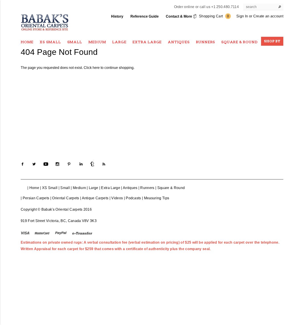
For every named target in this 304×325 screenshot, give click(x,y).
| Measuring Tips (155, 198)
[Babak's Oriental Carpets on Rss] (104, 164)
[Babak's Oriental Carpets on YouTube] (46, 164)
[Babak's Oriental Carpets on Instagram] (57, 164)
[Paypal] (61, 233)
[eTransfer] (82, 233)
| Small (64, 188)
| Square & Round (170, 188)
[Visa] (25, 233)
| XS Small (48, 188)
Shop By (272, 41)
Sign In (242, 16)
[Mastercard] (42, 233)
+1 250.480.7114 (225, 7)
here (96, 68)
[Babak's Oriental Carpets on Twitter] (34, 164)
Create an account (268, 16)
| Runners (146, 188)
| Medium (78, 188)
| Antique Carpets (94, 198)
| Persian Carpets (35, 198)
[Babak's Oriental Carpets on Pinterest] (69, 164)
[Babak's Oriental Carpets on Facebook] (22, 164)
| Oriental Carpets (64, 198)
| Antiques (129, 188)
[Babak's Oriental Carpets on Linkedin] (81, 164)
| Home (33, 188)
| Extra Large (109, 188)
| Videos (116, 198)
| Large (92, 188)
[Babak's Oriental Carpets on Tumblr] (92, 164)
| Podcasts (132, 198)
